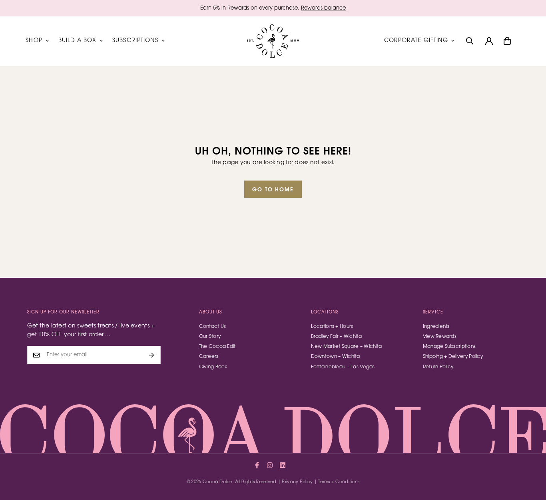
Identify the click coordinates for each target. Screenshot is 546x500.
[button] (507, 41)
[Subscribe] (152, 355)
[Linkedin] (282, 465)
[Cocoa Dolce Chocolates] (273, 41)
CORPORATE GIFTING (416, 41)
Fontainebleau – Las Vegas (343, 367)
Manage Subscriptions (449, 346)
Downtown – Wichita (335, 356)
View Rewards (439, 336)
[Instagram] (270, 465)
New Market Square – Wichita (346, 346)
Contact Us (212, 326)
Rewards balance (323, 8)
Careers (209, 356)
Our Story (210, 336)
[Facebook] (257, 465)
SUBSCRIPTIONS (135, 41)
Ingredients (436, 326)
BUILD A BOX (77, 41)
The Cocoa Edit (217, 346)
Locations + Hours (332, 326)
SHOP (34, 41)
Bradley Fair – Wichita (336, 336)
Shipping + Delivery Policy (453, 356)
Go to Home (273, 190)
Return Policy (438, 367)
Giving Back (213, 367)
